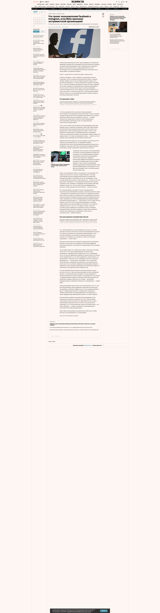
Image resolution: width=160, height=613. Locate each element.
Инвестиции (63, 4)
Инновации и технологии (93, 6)
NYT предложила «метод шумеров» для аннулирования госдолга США (38, 42)
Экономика (52, 4)
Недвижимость (80, 4)
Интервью (110, 4)
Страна (77, 6)
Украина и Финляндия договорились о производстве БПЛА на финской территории (38, 148)
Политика (86, 4)
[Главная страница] (78, 2)
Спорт (111, 6)
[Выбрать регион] (116, 1)
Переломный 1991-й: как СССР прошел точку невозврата (68, 10)
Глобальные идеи (40, 4)
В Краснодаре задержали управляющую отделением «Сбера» (39, 56)
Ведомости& (61, 6)
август (42, 11)
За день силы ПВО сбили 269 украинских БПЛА (38, 36)
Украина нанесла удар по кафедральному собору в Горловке (38, 102)
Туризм (121, 6)
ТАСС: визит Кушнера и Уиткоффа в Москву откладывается (38, 171)
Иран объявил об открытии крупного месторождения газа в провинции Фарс (39, 77)
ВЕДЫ (36, 6)
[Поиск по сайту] (119, 1)
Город (57, 6)
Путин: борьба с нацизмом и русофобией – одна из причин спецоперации (39, 206)
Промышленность (83, 6)
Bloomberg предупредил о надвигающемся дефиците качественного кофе (39, 83)
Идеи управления (50, 6)
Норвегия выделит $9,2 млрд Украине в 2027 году (38, 239)
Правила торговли (42, 6)
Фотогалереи (120, 4)
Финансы (57, 4)
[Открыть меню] (126, 2)
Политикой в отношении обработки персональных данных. (79, 611)
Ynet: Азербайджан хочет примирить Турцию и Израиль (38, 63)
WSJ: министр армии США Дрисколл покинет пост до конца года (39, 90)
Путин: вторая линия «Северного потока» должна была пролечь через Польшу (38, 220)
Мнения (114, 4)
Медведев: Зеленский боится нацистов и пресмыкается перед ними (39, 245)
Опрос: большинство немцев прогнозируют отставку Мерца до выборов (39, 177)
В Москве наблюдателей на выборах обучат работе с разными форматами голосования (39, 213)
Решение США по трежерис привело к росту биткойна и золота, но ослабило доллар (39, 109)
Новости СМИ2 (51, 341)
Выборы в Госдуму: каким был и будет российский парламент (118, 10)
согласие (71, 610)
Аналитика (68, 6)
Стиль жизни (103, 4)
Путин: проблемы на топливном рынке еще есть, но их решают (39, 234)
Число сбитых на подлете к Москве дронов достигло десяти (39, 124)
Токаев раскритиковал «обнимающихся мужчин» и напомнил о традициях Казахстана (39, 70)
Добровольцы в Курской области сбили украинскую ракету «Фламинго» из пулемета (39, 184)
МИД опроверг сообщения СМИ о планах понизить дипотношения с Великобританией (39, 162)
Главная (50, 13)
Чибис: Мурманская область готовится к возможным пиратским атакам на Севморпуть (39, 117)
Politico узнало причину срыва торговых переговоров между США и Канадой (39, 191)
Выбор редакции (51, 10)
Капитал (72, 6)
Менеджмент (97, 4)
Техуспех (101, 6)
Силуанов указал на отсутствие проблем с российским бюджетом (38, 227)
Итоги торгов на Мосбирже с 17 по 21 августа (39, 136)
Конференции (116, 6)
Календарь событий (35, 12)
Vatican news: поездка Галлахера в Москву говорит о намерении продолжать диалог (38, 199)
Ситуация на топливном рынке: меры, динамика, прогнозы (93, 10)
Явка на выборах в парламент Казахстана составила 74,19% (38, 49)
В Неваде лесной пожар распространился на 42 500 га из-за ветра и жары (39, 96)
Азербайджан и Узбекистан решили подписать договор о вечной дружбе (39, 156)
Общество (91, 4)
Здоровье (106, 6)
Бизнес (47, 4)
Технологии (69, 4)
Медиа (74, 4)
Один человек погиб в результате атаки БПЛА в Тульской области (38, 130)
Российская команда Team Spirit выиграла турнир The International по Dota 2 (39, 142)
